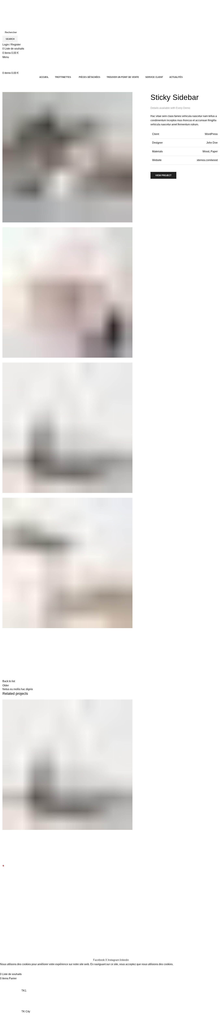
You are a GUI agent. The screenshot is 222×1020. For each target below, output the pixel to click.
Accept (6, 969)
